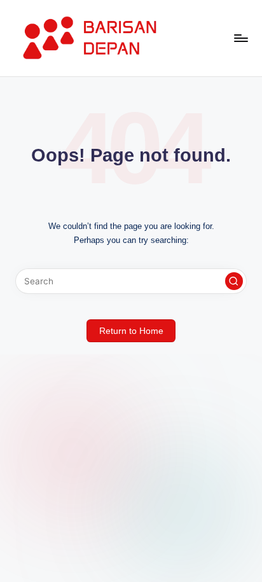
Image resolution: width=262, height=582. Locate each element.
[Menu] (240, 37)
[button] (234, 281)
